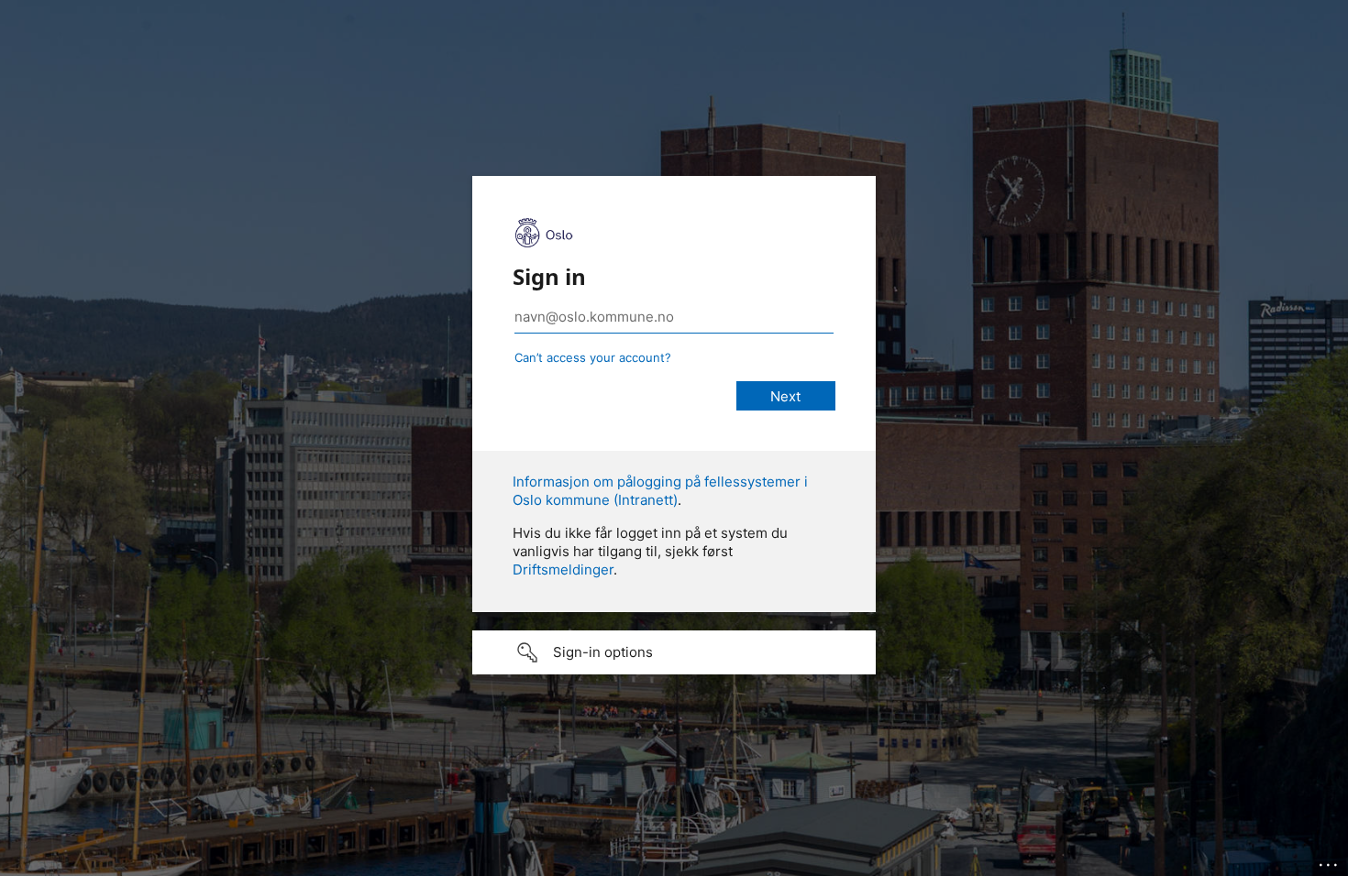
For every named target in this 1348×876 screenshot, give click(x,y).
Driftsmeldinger (563, 569)
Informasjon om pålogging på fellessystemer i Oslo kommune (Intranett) (660, 491)
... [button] (1330, 860)
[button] (674, 652)
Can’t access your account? (592, 357)
